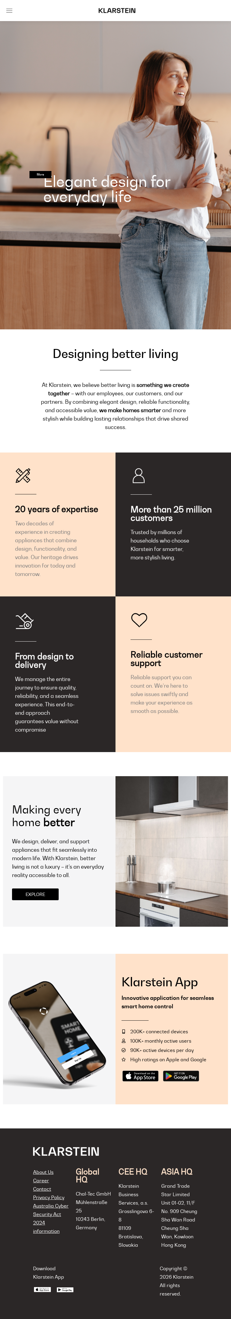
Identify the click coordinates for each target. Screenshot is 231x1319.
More (40, 174)
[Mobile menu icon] (9, 11)
